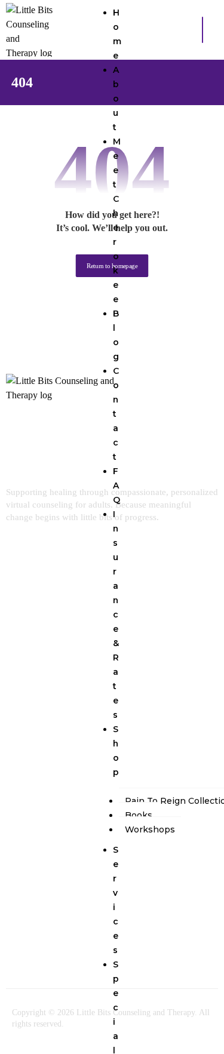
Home (117, 34)
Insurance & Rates (116, 614)
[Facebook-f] (27, 912)
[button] (202, 30)
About (116, 98)
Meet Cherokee (117, 220)
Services (115, 899)
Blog (116, 335)
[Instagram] (62, 912)
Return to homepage (112, 265)
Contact (116, 413)
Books (138, 815)
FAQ (116, 485)
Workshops (150, 829)
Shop (116, 751)
